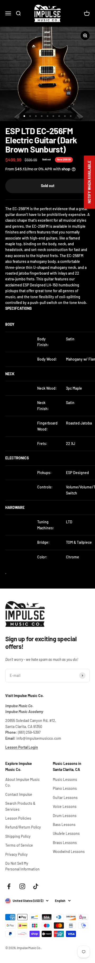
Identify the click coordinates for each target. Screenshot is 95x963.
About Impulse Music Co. (22, 782)
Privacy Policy (16, 854)
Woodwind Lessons (69, 851)
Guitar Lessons (65, 797)
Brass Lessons (65, 842)
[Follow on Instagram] (22, 886)
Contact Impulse (18, 794)
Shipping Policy (18, 836)
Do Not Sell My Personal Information (22, 866)
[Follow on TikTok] (35, 886)
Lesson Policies (18, 818)
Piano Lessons (65, 788)
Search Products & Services (20, 806)
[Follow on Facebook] (8, 886)
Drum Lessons (65, 815)
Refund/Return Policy (23, 827)
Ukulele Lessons (66, 833)
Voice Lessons (65, 806)
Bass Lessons (64, 824)
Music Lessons (65, 779)
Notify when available (89, 182)
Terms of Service (19, 845)
